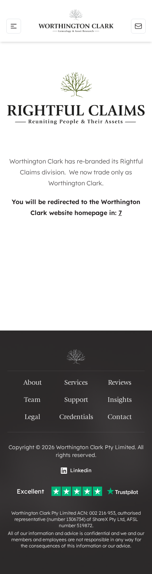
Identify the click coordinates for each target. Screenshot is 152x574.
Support (76, 400)
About (32, 383)
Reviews (119, 383)
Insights (120, 400)
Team (32, 400)
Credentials (76, 417)
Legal (32, 417)
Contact (120, 417)
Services (76, 383)
